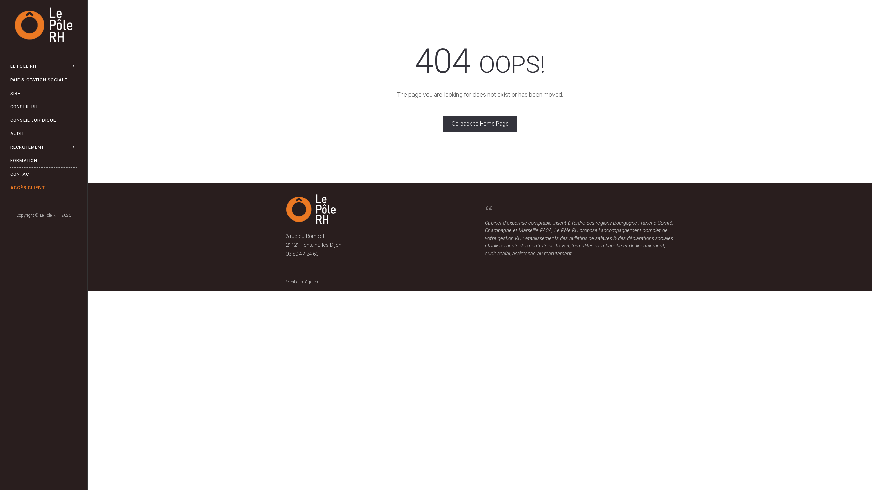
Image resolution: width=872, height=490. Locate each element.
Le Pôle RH (23, 66)
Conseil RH (24, 106)
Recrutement (27, 147)
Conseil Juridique (33, 120)
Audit (17, 133)
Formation (23, 160)
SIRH (15, 93)
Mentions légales (302, 281)
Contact (21, 174)
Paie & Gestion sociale (38, 79)
